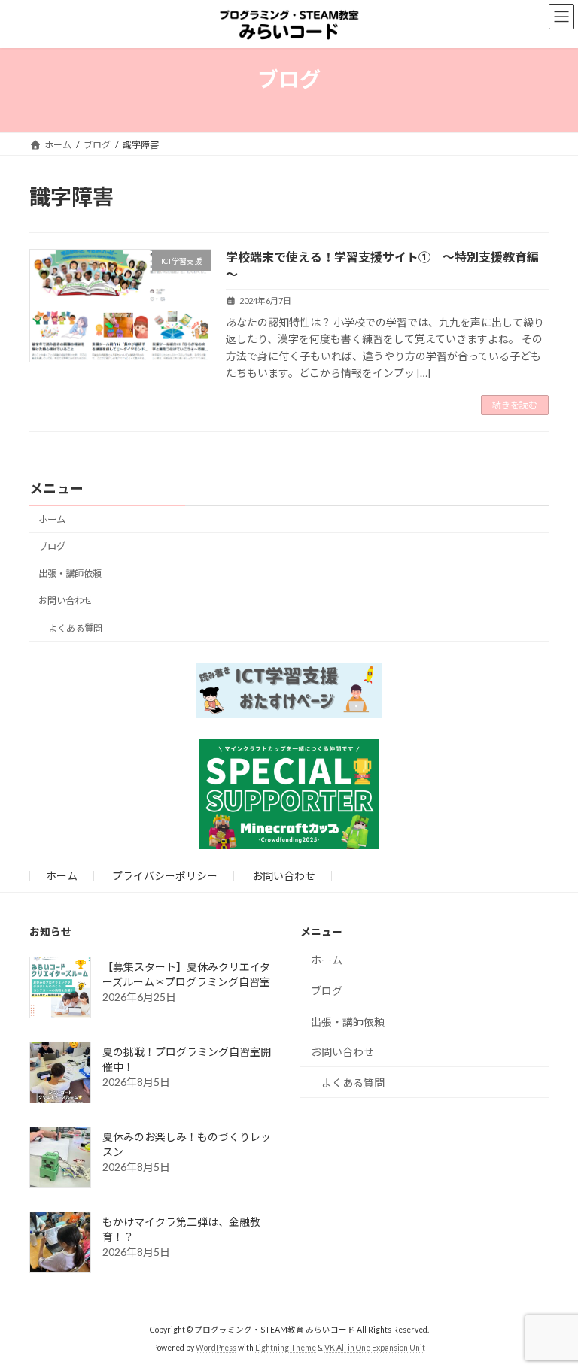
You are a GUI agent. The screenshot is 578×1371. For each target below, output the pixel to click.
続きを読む (514, 405)
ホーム (51, 519)
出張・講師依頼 (70, 573)
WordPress (216, 1347)
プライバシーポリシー (165, 875)
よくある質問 (75, 628)
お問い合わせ (65, 600)
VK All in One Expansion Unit (374, 1347)
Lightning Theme (285, 1347)
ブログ (51, 546)
